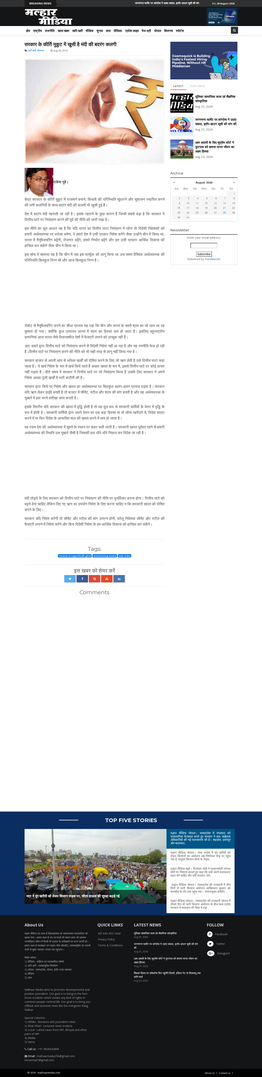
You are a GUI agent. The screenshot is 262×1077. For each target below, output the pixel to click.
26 (206, 212)
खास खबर (63, 31)
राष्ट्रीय (37, 31)
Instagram (223, 953)
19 (206, 207)
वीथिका (118, 31)
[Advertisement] (95, 293)
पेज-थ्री (146, 31)
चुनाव (99, 31)
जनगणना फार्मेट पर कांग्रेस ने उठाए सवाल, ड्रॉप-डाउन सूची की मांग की (149, 3)
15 (233, 203)
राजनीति (50, 31)
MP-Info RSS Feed (109, 933)
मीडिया (89, 31)
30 (179, 217)
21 (224, 207)
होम (28, 31)
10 (188, 203)
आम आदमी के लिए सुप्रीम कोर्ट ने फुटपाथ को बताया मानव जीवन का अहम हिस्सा (214, 147)
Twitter (220, 944)
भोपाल (157, 31)
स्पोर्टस (180, 31)
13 (215, 203)
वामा (108, 31)
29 (233, 212)
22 (233, 207)
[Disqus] (95, 649)
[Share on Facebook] (82, 578)
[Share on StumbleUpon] (107, 578)
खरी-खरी (77, 31)
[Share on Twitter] (70, 578)
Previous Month (174, 182)
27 (215, 212)
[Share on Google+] (94, 578)
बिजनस (168, 31)
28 (224, 212)
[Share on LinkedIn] (119, 578)
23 (179, 212)
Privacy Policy (106, 939)
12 (206, 203)
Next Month (234, 182)
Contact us (224, 1073)
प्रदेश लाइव (132, 31)
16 (179, 207)
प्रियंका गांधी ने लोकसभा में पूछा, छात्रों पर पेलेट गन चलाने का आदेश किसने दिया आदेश (79, 896)
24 (188, 212)
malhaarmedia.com (49, 1072)
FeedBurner (213, 259)
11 (197, 203)
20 (215, 207)
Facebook (220, 934)
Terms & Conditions (110, 945)
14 (224, 203)
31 (188, 217)
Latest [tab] (178, 86)
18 (197, 207)
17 (188, 207)
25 (197, 212)
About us (210, 1073)
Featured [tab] (197, 86)
